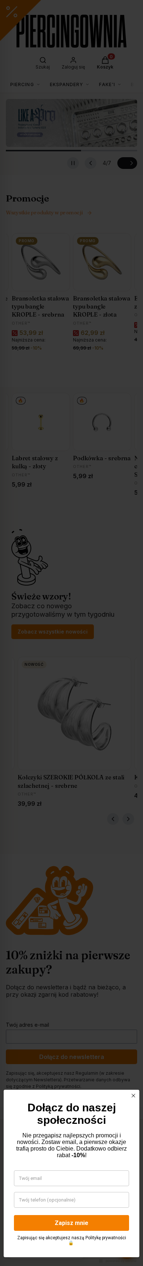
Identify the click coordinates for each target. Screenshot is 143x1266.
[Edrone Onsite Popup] (71, 633)
